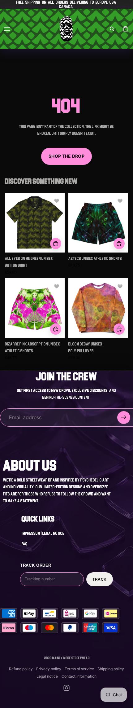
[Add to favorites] (57, 201)
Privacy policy (48, 668)
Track (99, 579)
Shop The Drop (66, 156)
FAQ (25, 544)
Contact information (79, 676)
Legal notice (47, 676)
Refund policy (21, 668)
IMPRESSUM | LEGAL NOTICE (43, 533)
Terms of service (79, 668)
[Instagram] (66, 688)
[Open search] (112, 29)
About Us (30, 465)
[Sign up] (123, 417)
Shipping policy (110, 668)
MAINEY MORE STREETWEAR (71, 658)
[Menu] (7, 29)
